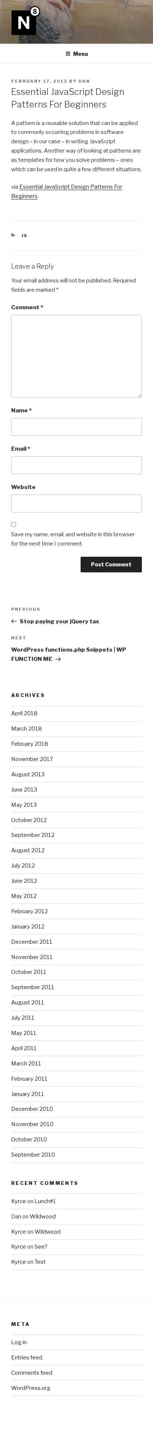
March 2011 (26, 1063)
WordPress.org (31, 1388)
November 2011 (32, 957)
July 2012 (23, 865)
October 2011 (28, 972)
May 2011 (23, 1033)
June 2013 (24, 789)
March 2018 (26, 728)
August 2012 (28, 850)
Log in (19, 1342)
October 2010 (29, 1139)
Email (20, 448)
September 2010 (33, 1154)
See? (41, 1246)
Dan (84, 81)
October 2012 (29, 820)
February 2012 (29, 911)
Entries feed (26, 1357)
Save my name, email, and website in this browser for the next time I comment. (73, 539)
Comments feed (31, 1372)
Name (21, 410)
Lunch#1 (45, 1201)
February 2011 (29, 1078)
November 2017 (32, 759)
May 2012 (24, 896)
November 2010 (32, 1124)
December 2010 (32, 1109)
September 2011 (32, 987)
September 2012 (33, 835)
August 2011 (27, 1002)
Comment (27, 307)
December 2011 (31, 942)
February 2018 (29, 744)
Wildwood (43, 1216)
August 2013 (28, 774)
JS (25, 235)
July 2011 (23, 1017)
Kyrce (18, 1201)
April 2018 (24, 713)
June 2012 (24, 881)
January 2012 (28, 926)
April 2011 (24, 1048)
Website (23, 487)
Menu (80, 54)
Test (40, 1262)
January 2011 (27, 1094)
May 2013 (24, 805)
